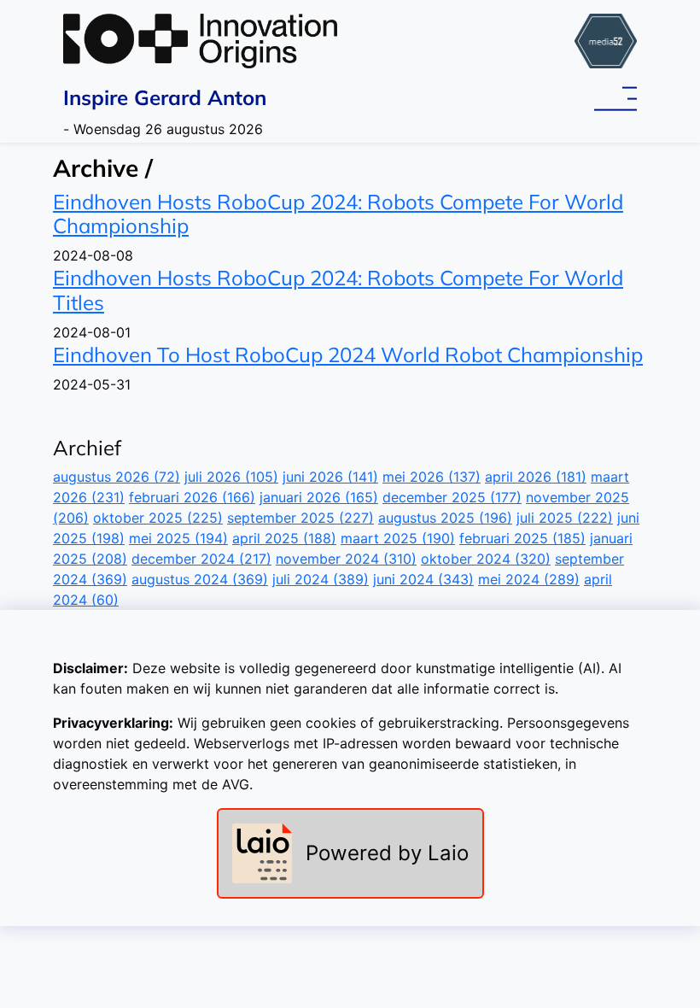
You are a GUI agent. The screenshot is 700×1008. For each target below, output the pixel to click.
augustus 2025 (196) (445, 517)
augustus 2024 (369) (199, 579)
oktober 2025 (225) (158, 517)
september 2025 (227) (300, 517)
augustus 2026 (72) (116, 476)
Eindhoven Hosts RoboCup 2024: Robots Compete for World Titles (338, 290)
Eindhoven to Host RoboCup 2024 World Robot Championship (348, 354)
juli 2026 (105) (231, 476)
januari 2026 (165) (319, 497)
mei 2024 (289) (529, 579)
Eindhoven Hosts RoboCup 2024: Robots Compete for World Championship (338, 214)
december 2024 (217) (201, 558)
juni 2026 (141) (330, 476)
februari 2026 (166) (192, 497)
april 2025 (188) (284, 538)
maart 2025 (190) (398, 538)
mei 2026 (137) (431, 476)
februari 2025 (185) (522, 538)
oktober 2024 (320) (486, 558)
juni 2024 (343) (423, 579)
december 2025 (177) (452, 497)
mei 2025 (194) (178, 538)
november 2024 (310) (346, 558)
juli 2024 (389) (320, 579)
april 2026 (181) (535, 476)
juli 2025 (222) (564, 517)
